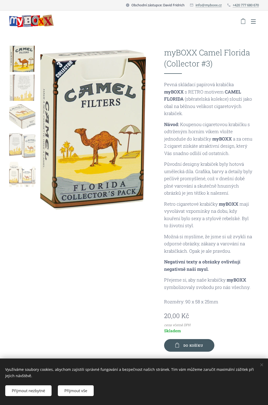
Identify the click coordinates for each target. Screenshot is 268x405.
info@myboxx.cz (209, 5)
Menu (255, 21)
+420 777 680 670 (246, 5)
